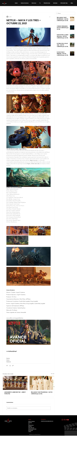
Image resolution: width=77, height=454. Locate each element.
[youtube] (68, 420)
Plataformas (8, 361)
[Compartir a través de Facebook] (7, 365)
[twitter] (66, 420)
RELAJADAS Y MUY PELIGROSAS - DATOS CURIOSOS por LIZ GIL (41, 393)
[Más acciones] (50, 16)
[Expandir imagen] (17, 230)
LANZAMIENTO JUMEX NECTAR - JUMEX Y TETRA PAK (15, 393)
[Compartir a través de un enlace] (12, 365)
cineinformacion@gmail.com (47, 421)
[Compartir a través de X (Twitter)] (10, 365)
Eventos (42, 8)
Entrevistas (30, 430)
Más (47, 8)
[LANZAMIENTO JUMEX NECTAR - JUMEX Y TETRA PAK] (15, 383)
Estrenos (14, 8)
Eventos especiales (32, 429)
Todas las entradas (6, 8)
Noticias (20, 8)
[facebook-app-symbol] (64, 420)
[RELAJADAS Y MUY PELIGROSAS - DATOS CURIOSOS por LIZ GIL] (42, 383)
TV (28, 423)
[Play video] (28, 332)
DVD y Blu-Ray (31, 427)
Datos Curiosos (27, 8)
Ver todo (52, 373)
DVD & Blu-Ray (35, 8)
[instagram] (62, 420)
